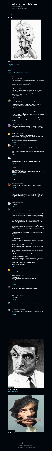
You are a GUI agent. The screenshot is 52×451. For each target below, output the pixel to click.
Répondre (14, 86)
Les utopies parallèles (25, 3)
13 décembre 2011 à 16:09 (20, 309)
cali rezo (13, 78)
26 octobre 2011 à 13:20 (23, 286)
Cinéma (16, 72)
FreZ (12, 109)
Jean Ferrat (12, 433)
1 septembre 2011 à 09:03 (18, 165)
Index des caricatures (21, 8)
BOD (12, 99)
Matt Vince (30, 445)
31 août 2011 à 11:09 (17, 109)
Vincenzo (13, 183)
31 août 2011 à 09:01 (18, 88)
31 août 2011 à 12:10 (18, 124)
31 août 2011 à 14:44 (19, 133)
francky (13, 88)
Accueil (13, 8)
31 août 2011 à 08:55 (18, 78)
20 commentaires (15, 391)
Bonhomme (14, 309)
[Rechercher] (43, 3)
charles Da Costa (14, 144)
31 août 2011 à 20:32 (18, 157)
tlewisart (13, 202)
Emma (13, 275)
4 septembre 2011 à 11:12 (23, 208)
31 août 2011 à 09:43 (17, 99)
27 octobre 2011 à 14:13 (19, 295)
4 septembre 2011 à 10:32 (19, 202)
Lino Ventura (13, 389)
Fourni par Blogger (27, 442)
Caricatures (12, 72)
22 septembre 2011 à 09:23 (19, 275)
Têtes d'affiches (26, 72)
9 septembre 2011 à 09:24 (19, 269)
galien (13, 165)
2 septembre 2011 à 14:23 (19, 183)
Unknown (13, 133)
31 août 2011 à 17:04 (21, 144)
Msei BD (13, 124)
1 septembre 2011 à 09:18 (18, 177)
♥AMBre (13, 157)
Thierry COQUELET (15, 208)
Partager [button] (9, 70)
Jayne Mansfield (10, 64)
